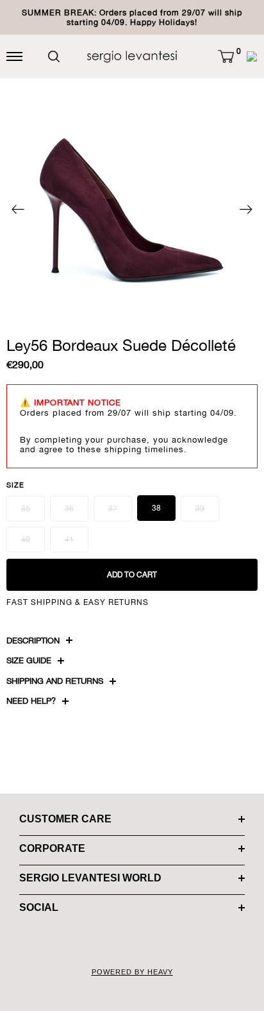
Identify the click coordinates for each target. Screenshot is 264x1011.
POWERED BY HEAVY (132, 972)
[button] (226, 56)
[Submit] (54, 56)
